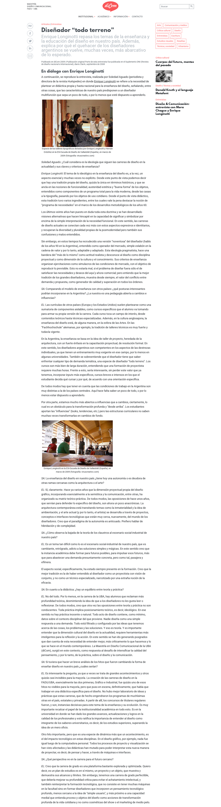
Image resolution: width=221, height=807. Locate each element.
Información (121, 16)
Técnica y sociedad (172, 85)
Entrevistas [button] (162, 36)
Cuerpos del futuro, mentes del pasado (175, 63)
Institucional (86, 16)
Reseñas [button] (181, 41)
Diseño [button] (177, 30)
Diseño (159, 85)
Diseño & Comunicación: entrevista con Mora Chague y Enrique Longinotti (172, 109)
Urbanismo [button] (183, 46)
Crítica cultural (162, 57)
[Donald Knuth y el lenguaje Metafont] (164, 76)
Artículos (45, 24)
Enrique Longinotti (105, 81)
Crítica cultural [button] (163, 30)
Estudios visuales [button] (165, 41)
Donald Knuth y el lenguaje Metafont (174, 91)
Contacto (137, 16)
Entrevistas (56, 24)
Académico (104, 16)
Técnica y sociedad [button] (165, 46)
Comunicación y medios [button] (176, 25)
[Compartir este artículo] (30, 34)
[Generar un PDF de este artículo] (30, 26)
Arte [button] (159, 25)
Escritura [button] (175, 36)
